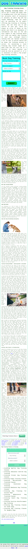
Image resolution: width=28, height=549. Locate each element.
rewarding (3, 254)
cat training (15, 443)
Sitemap (2, 525)
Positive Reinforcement (19, 501)
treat (9, 113)
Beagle (13, 209)
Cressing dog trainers (21, 378)
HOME (14, 522)
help (12, 181)
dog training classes (11, 127)
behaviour (10, 132)
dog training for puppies (13, 424)
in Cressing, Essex (24, 81)
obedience (11, 197)
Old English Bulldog (21, 209)
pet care (3, 442)
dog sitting (17, 440)
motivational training (6, 200)
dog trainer (13, 46)
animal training (4, 440)
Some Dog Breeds (4, 204)
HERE (12, 353)
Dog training (13, 176)
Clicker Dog (15, 475)
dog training (12, 23)
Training (3, 131)
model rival (13, 201)
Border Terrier (22, 210)
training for (10, 191)
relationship (15, 200)
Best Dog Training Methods (7, 184)
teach (23, 64)
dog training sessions (9, 54)
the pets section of (22, 371)
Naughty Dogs (11, 510)
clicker (25, 201)
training (7, 180)
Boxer (8, 212)
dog (14, 517)
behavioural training (10, 190)
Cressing (15, 187)
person (19, 515)
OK (16, 547)
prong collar (18, 196)
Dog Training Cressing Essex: (12, 11)
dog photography (16, 441)
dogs (26, 87)
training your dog (14, 110)
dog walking (4, 441)
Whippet (16, 210)
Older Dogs (10, 506)
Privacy (25, 525)
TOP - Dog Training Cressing (7, 519)
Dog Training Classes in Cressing (9, 446)
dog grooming (15, 442)
